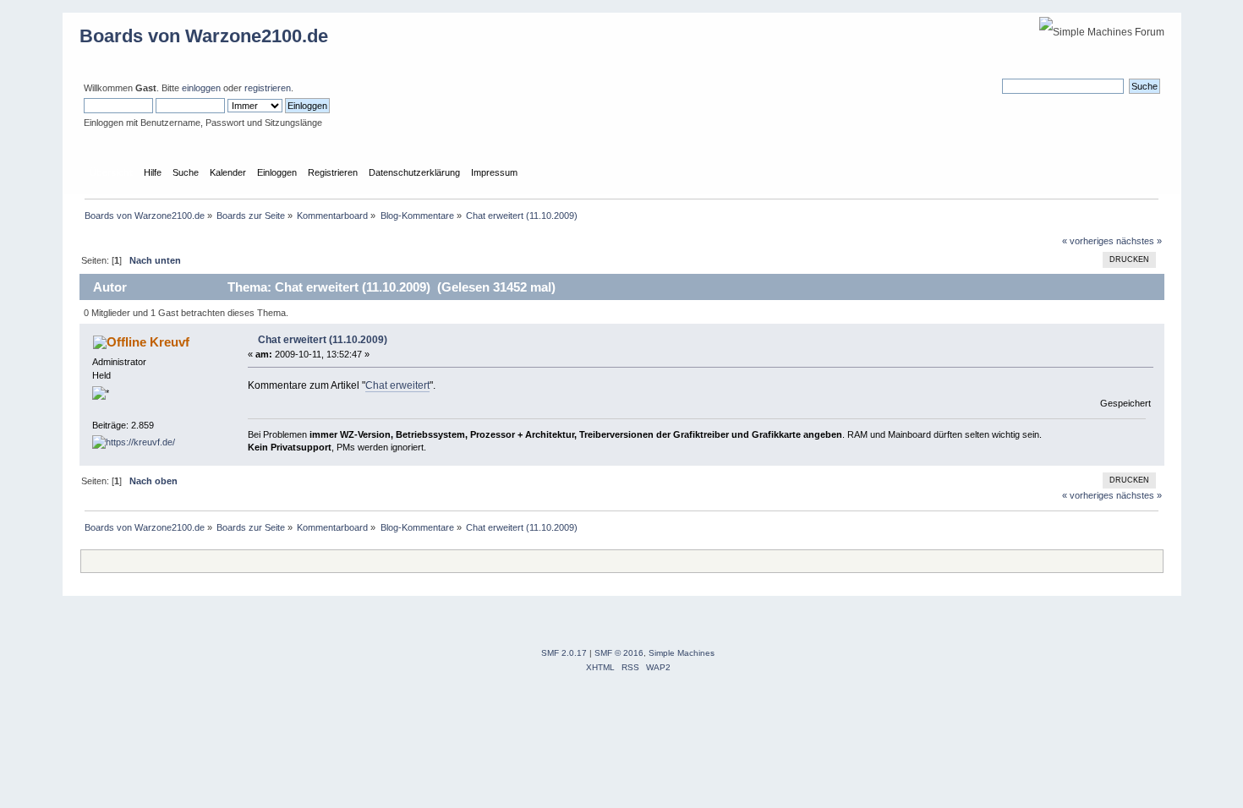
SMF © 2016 (618, 653)
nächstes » (1139, 241)
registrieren (267, 88)
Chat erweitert (397, 385)
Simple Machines (682, 653)
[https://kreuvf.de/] (133, 442)
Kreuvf (169, 342)
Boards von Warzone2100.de (203, 35)
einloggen (201, 88)
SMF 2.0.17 (564, 653)
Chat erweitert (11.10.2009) (322, 340)
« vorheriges (1088, 241)
